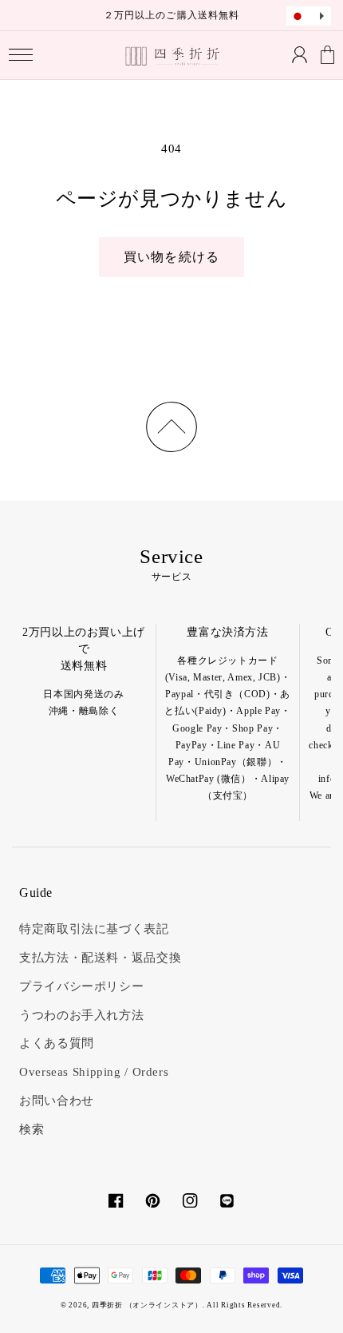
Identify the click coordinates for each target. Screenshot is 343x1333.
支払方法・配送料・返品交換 (100, 957)
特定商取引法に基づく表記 (94, 928)
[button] (21, 55)
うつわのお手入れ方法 (81, 1015)
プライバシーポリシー (81, 986)
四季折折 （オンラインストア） (147, 1305)
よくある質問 (56, 1043)
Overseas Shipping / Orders (93, 1071)
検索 (31, 1129)
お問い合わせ (56, 1100)
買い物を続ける (171, 257)
